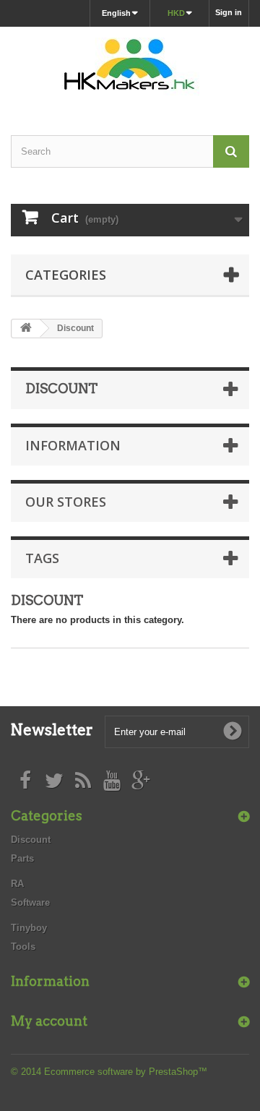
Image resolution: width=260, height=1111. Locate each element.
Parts (22, 858)
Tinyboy (29, 927)
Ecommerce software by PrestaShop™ (125, 1071)
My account (49, 1021)
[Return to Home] (26, 328)
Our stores (65, 501)
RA (17, 883)
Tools (23, 946)
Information (73, 445)
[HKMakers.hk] (130, 68)
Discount (31, 839)
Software (30, 902)
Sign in (228, 12)
